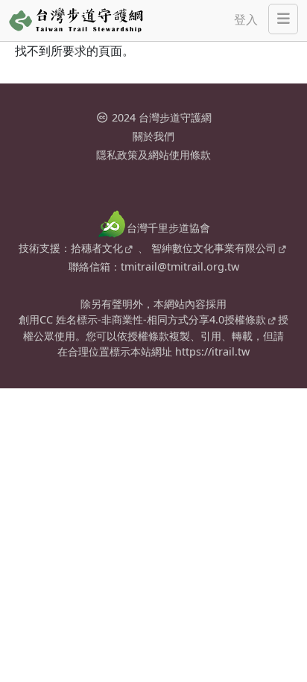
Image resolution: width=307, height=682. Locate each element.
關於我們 (153, 136)
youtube (166, 185)
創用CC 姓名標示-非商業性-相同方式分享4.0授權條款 (142, 319)
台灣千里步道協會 (168, 228)
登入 (246, 19)
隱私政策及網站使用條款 (153, 155)
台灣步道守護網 (175, 117)
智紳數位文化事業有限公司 (213, 248)
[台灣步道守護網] (76, 20)
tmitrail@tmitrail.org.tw (180, 266)
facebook (141, 185)
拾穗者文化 (97, 248)
